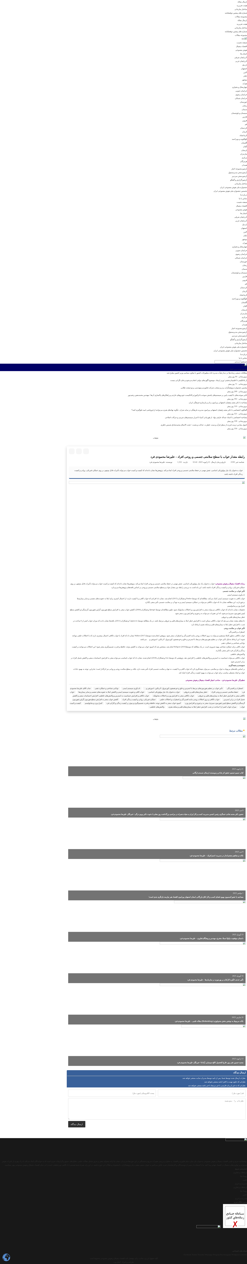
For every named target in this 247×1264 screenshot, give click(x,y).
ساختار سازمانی (241, 9)
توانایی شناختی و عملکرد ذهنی (106, 688)
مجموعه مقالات (241, 17)
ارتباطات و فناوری (240, 1172)
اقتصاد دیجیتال (241, 46)
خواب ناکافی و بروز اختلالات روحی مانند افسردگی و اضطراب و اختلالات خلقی (189, 699)
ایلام (245, 76)
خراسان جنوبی (241, 91)
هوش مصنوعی (241, 50)
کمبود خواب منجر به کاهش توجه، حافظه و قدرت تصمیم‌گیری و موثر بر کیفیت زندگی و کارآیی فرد (143, 703)
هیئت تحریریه (242, 5)
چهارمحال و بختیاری (239, 87)
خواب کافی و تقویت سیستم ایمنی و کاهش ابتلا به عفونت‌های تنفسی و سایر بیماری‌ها (111, 692)
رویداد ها (243, 1176)
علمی (245, 1180)
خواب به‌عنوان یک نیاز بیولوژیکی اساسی (164, 692)
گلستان (244, 143)
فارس (244, 117)
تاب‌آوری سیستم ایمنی (131, 688)
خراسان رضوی (241, 94)
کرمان (244, 132)
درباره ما (243, 195)
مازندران (243, 154)
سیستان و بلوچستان (239, 113)
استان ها (243, 54)
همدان (244, 165)
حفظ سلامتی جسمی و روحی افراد (224, 692)
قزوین (244, 120)
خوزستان (243, 102)
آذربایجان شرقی (240, 57)
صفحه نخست (242, 43)
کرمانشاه (243, 135)
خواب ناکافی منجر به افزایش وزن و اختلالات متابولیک (173, 696)
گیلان (245, 146)
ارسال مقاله (242, 2)
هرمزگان (243, 161)
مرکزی (244, 158)
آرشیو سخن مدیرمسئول (237, 172)
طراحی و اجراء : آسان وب (123, 1262)
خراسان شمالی (241, 98)
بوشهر (244, 80)
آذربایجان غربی (241, 61)
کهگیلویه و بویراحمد (239, 139)
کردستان (243, 128)
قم (246, 124)
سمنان (244, 109)
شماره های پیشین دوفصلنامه (236, 13)
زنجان (244, 106)
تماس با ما (243, 198)
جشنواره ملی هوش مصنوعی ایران (233, 187)
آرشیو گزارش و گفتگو (238, 180)
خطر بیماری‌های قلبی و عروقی (195, 692)
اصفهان (244, 69)
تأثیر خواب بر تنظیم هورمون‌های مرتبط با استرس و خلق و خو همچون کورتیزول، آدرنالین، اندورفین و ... (183, 688)
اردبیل (244, 65)
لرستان (244, 150)
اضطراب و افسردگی (235, 688)
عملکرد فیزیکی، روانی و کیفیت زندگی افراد (139, 699)
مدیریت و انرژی (241, 1184)
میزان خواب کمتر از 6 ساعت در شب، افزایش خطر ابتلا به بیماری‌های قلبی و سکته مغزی (202, 707)
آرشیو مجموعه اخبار (239, 169)
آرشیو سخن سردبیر (239, 176)
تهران (245, 83)
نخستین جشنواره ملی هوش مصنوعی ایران (230, 191)
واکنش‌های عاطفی (157, 707)
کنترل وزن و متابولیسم (93, 703)
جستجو (244, 362)
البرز (245, 72)
